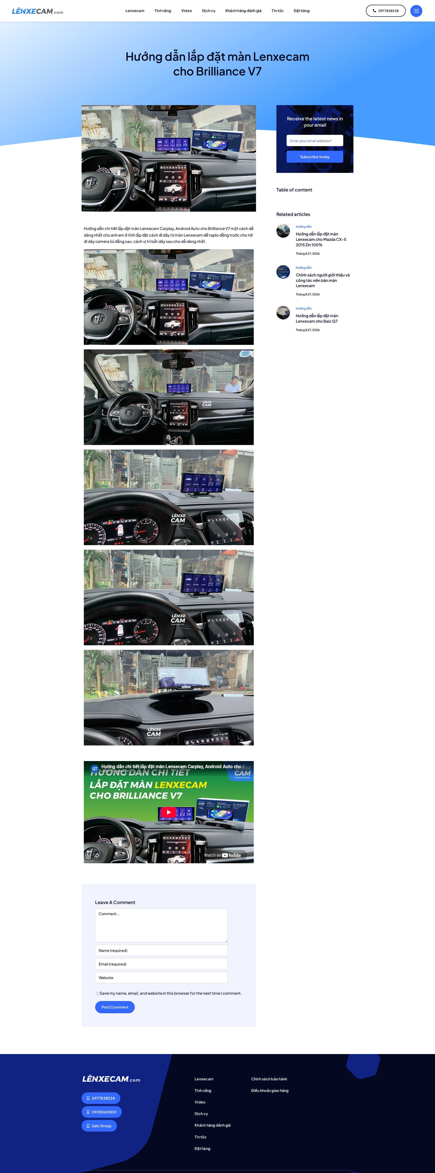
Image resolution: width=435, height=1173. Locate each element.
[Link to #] (416, 11)
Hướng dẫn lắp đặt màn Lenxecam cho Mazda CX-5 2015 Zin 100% (321, 239)
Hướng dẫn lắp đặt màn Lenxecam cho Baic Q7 (317, 318)
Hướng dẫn (304, 226)
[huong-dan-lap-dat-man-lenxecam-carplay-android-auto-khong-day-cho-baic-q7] (283, 307)
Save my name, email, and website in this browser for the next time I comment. (171, 993)
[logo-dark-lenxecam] (38, 9)
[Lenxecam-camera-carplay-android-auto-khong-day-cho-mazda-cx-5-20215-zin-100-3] (283, 225)
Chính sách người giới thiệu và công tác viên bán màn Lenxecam (323, 280)
